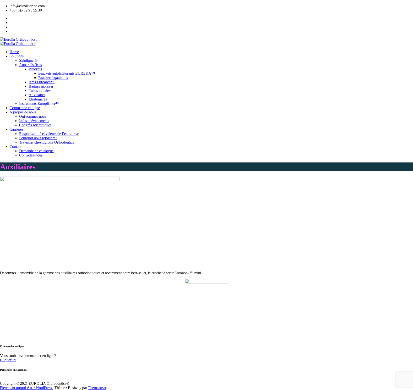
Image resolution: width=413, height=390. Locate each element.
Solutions (17, 56)
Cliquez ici (8, 360)
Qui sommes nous (32, 116)
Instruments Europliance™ (39, 103)
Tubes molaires (40, 91)
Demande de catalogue (36, 151)
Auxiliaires (37, 95)
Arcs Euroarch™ (41, 82)
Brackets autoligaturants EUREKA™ (66, 73)
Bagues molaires (41, 86)
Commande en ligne (25, 108)
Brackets (35, 69)
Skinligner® (28, 60)
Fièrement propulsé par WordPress (26, 388)
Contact (15, 147)
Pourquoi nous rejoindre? (38, 138)
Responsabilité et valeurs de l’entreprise (49, 134)
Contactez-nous (31, 155)
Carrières (16, 129)
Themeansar (97, 388)
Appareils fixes (30, 65)
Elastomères (38, 99)
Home (14, 52)
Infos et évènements (34, 121)
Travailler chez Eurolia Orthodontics (46, 142)
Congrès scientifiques (35, 125)
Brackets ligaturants (53, 78)
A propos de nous (23, 112)
